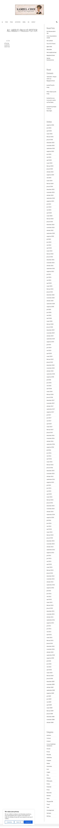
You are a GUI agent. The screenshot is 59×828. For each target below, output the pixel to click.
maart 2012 (49, 602)
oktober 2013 (50, 546)
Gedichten (49, 757)
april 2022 (49, 248)
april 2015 (49, 494)
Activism (49, 735)
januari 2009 (50, 713)
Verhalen (49, 813)
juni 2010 (49, 663)
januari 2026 (50, 139)
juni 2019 (49, 347)
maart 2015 (49, 497)
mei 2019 (49, 350)
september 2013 (51, 549)
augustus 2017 (50, 412)
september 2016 (51, 444)
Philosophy (49, 781)
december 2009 (50, 681)
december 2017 (50, 400)
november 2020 (50, 297)
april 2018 (49, 388)
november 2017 (50, 403)
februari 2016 (50, 464)
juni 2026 (49, 128)
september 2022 (51, 233)
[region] (19, 817)
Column (49, 741)
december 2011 (50, 611)
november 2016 (50, 438)
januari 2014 (50, 538)
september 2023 (51, 198)
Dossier (48, 748)
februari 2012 (50, 605)
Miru (48, 775)
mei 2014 (49, 526)
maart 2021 (49, 286)
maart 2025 (49, 163)
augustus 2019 (50, 341)
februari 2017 (50, 429)
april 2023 (49, 212)
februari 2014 (50, 535)
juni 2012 (49, 593)
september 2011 (51, 620)
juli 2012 (49, 590)
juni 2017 (49, 417)
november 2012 (50, 579)
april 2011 (49, 634)
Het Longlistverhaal (51, 52)
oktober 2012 (50, 581)
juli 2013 (49, 555)
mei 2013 (49, 561)
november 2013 (50, 543)
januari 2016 (50, 467)
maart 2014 (49, 532)
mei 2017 (49, 420)
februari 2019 (50, 359)
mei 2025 (49, 157)
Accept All (28, 822)
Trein (48, 807)
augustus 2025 (50, 151)
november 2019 (50, 333)
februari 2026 (50, 136)
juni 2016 (49, 453)
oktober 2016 (50, 441)
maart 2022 (49, 251)
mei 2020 (49, 315)
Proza (11, 22)
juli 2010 (49, 661)
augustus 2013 (50, 552)
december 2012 (50, 576)
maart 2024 (49, 180)
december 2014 (50, 505)
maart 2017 (49, 426)
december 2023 (50, 189)
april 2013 (49, 564)
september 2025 (51, 148)
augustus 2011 (50, 622)
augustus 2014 (50, 517)
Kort (48, 769)
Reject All (18, 822)
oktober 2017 (50, 406)
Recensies (49, 792)
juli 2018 (49, 379)
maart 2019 (49, 356)
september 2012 (51, 584)
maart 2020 (49, 321)
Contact (33, 22)
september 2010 (51, 655)
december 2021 (50, 259)
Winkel (24, 22)
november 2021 (50, 262)
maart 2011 (49, 637)
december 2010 (50, 646)
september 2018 (51, 374)
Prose (48, 789)
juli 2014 (49, 520)
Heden (48, 763)
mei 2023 (49, 210)
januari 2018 (50, 397)
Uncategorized (50, 810)
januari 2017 (50, 432)
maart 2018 (49, 391)
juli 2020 (49, 309)
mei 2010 (49, 666)
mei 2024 (49, 177)
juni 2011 (49, 628)
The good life (50, 801)
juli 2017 (49, 415)
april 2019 (49, 353)
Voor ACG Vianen (51, 43)
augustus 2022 (50, 236)
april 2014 (49, 529)
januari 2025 (50, 169)
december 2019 (50, 330)
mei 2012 (49, 596)
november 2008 (50, 719)
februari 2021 (50, 289)
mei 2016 (49, 456)
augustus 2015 (50, 482)
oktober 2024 (50, 171)
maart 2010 (49, 672)
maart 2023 (49, 215)
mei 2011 (49, 631)
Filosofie (49, 754)
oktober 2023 (50, 195)
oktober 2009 (50, 687)
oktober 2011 (50, 617)
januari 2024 (50, 186)
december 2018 (50, 365)
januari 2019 (50, 362)
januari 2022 (50, 256)
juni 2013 (49, 558)
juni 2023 (49, 207)
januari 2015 (50, 502)
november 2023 (50, 192)
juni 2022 (49, 242)
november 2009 (50, 684)
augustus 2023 (50, 201)
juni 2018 (49, 382)
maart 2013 (49, 567)
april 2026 (49, 130)
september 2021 (51, 268)
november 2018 (50, 368)
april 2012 (49, 599)
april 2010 (49, 669)
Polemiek (49, 786)
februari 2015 (50, 499)
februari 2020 (50, 324)
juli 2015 (49, 485)
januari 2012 (50, 608)
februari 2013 (50, 570)
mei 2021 (49, 280)
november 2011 (50, 614)
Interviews (49, 766)
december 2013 (50, 540)
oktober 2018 (50, 371)
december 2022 (50, 224)
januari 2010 (50, 678)
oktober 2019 (50, 335)
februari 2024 (50, 183)
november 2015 (50, 473)
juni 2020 (49, 312)
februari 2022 (50, 253)
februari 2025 (50, 166)
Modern (49, 778)
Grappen (49, 760)
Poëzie (6, 22)
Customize (9, 822)
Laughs (48, 772)
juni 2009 (49, 699)
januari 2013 (50, 573)
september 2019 (51, 338)
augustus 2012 (50, 587)
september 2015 (51, 479)
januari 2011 (50, 643)
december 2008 (50, 716)
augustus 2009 (50, 693)
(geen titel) (49, 46)
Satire (48, 798)
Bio (28, 22)
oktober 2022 (50, 230)
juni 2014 (49, 523)
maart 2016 (49, 461)
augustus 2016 (50, 447)
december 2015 (50, 470)
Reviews (49, 795)
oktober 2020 (50, 300)
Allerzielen (49, 49)
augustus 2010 (50, 658)
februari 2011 (50, 640)
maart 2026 (49, 133)
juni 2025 (49, 154)
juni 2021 (49, 277)
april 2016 (49, 458)
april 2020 (49, 318)
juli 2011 (49, 625)
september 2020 (51, 303)
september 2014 (51, 514)
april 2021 (49, 283)
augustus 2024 (50, 174)
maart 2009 (49, 707)
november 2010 (50, 649)
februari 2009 (50, 710)
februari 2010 (50, 675)
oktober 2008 (50, 722)
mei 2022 (49, 245)
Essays (48, 751)
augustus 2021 (50, 271)
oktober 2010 (50, 652)
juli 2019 (49, 344)
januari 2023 (50, 221)
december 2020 (50, 294)
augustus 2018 (50, 376)
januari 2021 (50, 292)
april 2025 (49, 160)
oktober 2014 (50, 511)
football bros (50, 98)
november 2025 (50, 145)
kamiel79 (49, 85)
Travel (48, 804)
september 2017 (51, 409)
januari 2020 (50, 327)
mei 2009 (49, 702)
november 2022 (50, 227)
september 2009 (51, 690)
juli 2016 (49, 450)
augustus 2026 (50, 125)
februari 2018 (50, 394)
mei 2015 (49, 491)
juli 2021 (49, 274)
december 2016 (50, 435)
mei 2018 (49, 385)
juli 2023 (49, 204)
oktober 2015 (50, 476)
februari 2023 (50, 218)
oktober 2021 (50, 265)
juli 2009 (49, 696)
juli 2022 (49, 239)
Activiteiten (17, 22)
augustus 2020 (50, 306)
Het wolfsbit (50, 40)
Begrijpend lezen (51, 55)
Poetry (48, 783)
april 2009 (49, 704)
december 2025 (50, 142)
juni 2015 (49, 488)
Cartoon (49, 738)
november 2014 (50, 508)
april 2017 (49, 423)
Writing (48, 816)
